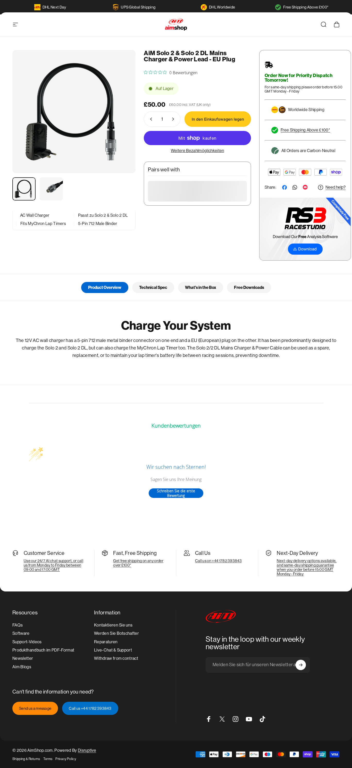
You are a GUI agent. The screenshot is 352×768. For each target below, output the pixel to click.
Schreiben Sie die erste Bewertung (176, 493)
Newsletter (22, 658)
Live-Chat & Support (113, 650)
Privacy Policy (65, 759)
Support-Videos (26, 641)
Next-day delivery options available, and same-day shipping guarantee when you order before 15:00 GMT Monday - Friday (307, 567)
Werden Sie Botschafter (116, 633)
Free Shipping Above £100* (306, 7)
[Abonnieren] (301, 665)
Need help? (335, 187)
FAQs (17, 625)
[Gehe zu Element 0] (24, 189)
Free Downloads (249, 287)
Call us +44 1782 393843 (90, 708)
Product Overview (104, 287)
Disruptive (87, 750)
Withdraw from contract (116, 658)
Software (21, 633)
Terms (48, 759)
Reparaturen (106, 641)
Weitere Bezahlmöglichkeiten (197, 150)
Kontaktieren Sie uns (113, 625)
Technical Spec (153, 287)
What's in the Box (200, 287)
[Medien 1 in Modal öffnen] (74, 111)
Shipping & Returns (26, 759)
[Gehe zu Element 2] (51, 189)
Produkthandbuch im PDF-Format (43, 650)
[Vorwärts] (122, 120)
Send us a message (35, 708)
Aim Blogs (21, 666)
